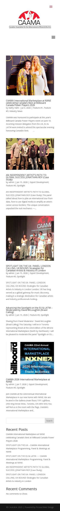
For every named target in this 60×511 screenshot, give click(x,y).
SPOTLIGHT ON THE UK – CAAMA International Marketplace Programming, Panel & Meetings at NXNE (28, 448)
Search (49, 420)
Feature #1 (38, 107)
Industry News (15, 111)
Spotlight (21, 185)
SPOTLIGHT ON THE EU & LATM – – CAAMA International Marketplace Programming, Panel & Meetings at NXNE (28, 459)
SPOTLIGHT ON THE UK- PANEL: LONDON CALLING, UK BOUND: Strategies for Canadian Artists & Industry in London (28, 268)
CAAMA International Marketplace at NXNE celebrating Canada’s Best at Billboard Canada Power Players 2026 (28, 103)
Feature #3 (11, 185)
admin (11, 182)
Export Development (39, 182)
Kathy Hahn (14, 107)
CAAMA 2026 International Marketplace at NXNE (28, 380)
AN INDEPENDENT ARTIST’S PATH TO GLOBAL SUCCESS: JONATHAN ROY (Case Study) (27, 177)
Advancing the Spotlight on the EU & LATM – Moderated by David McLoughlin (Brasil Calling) (29, 310)
